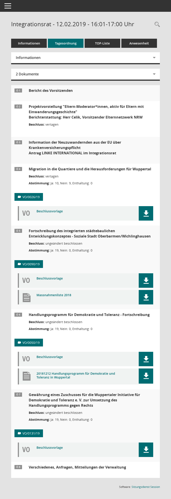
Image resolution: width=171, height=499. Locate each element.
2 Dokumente (27, 74)
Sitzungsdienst (146, 487)
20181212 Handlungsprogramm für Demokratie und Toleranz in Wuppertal (76, 375)
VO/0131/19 (31, 433)
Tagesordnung (66, 43)
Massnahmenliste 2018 (54, 295)
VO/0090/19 (31, 264)
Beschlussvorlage (50, 211)
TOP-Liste (102, 43)
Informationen (29, 43)
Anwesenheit (139, 43)
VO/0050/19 (31, 342)
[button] (146, 213)
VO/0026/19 (31, 197)
